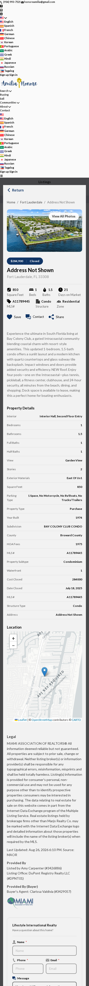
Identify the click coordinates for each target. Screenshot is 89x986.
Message (23, 978)
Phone (22, 960)
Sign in (13, 74)
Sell (2, 98)
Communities (8, 102)
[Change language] (3, 18)
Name (22, 942)
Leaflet (22, 720)
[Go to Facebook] (1, 5)
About (4, 106)
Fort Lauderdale (31, 202)
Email (55, 960)
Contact (5, 110)
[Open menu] (1, 176)
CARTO (76, 720)
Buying (4, 94)
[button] (44, 672)
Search (4, 90)
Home (11, 202)
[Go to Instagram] (1, 9)
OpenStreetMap (42, 720)
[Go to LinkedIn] (1, 13)
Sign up (4, 74)
